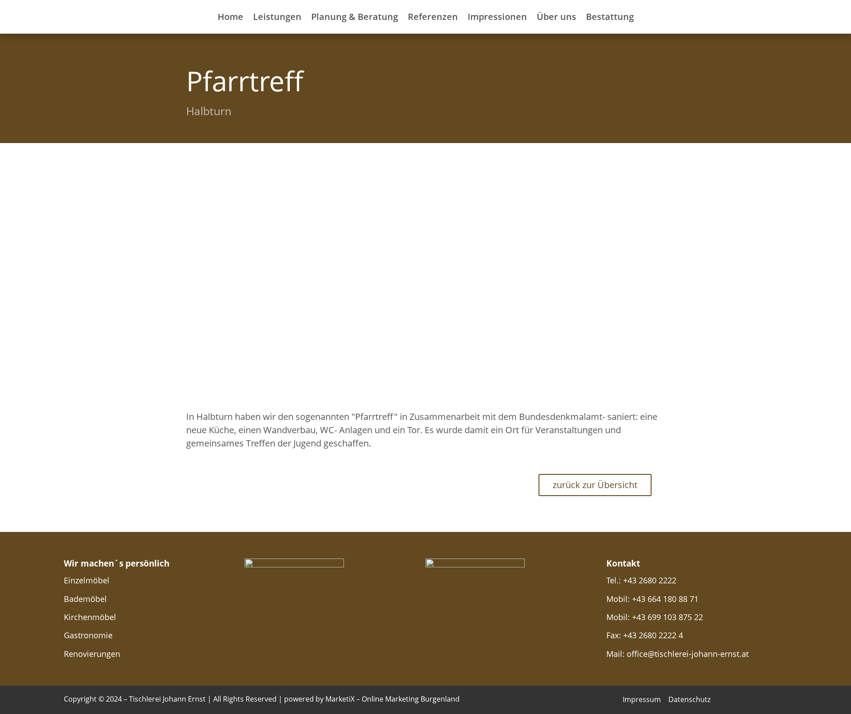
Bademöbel (85, 599)
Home (230, 17)
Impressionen (497, 17)
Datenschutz (689, 699)
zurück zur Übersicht (595, 485)
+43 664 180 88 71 (665, 599)
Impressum (642, 699)
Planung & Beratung (354, 17)
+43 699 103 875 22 (667, 617)
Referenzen (433, 17)
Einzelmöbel (86, 580)
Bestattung (610, 17)
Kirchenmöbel (90, 617)
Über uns (556, 17)
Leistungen (277, 17)
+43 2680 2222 (649, 580)
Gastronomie (88, 635)
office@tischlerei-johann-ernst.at (688, 653)
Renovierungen (92, 653)
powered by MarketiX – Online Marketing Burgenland (372, 699)
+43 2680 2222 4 (653, 635)
